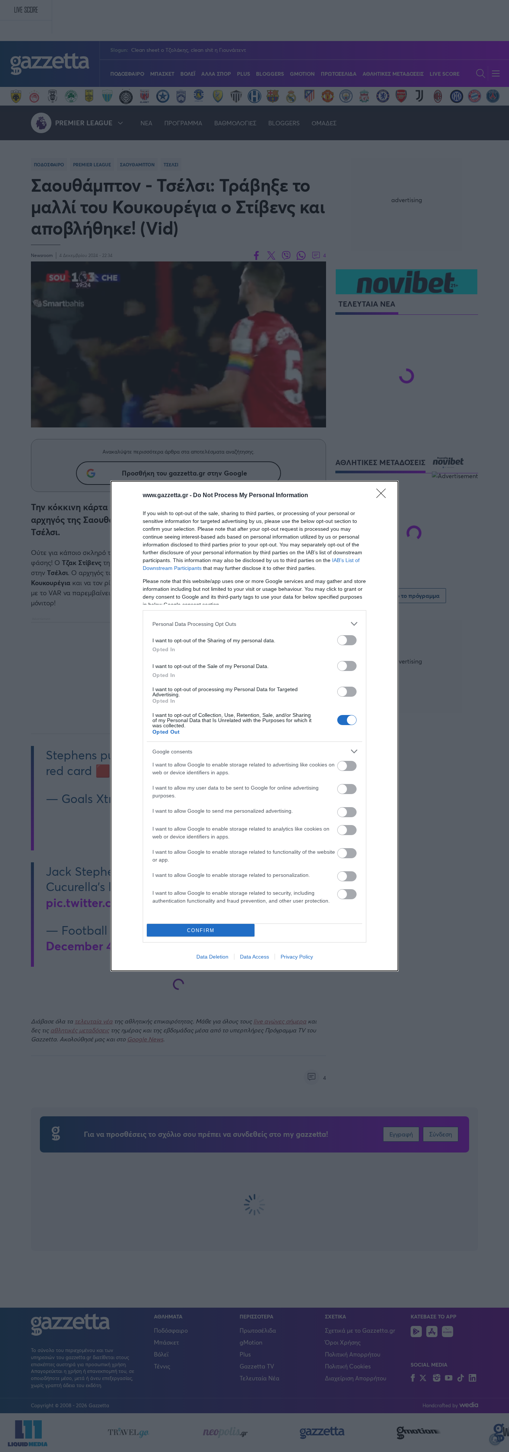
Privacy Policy (297, 957)
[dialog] (254, 726)
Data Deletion (212, 957)
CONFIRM (201, 930)
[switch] (347, 640)
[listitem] (254, 624)
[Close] (383, 496)
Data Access (254, 957)
